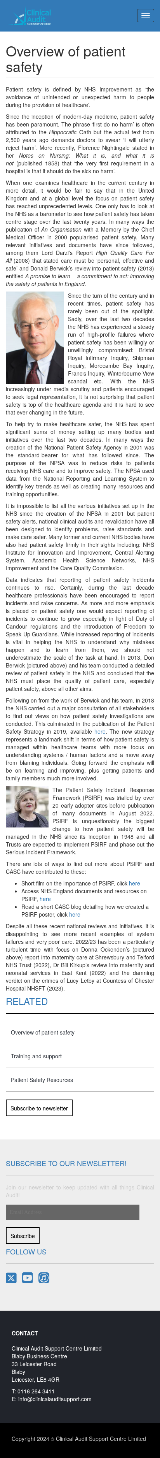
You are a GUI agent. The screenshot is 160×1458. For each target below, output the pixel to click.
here (100, 731)
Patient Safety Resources (42, 1080)
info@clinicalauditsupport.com (55, 1399)
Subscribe (22, 1236)
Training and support (36, 1056)
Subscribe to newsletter (39, 1108)
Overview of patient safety (43, 1032)
